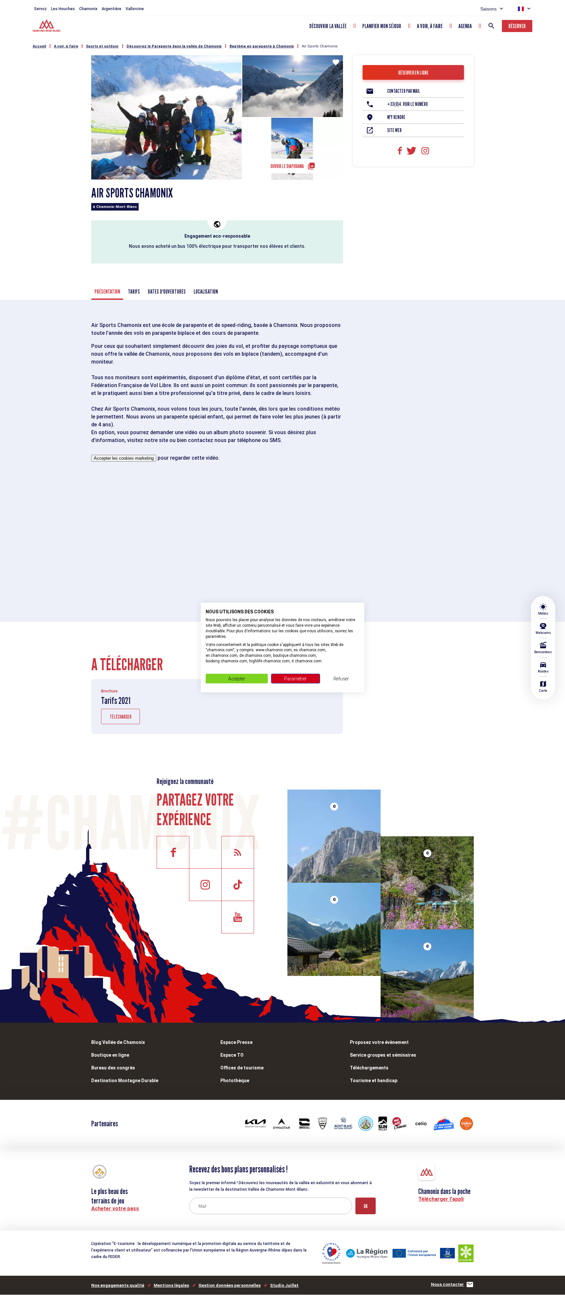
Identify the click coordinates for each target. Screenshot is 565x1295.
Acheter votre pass (115, 1208)
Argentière (111, 9)
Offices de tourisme (242, 1067)
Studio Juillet (284, 1285)
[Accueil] (47, 26)
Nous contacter (447, 1284)
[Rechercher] (491, 26)
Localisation (206, 291)
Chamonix (88, 9)
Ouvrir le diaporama (287, 166)
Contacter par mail (403, 91)
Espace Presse (236, 1042)
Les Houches (63, 9)
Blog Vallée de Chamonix (118, 1042)
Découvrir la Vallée (328, 26)
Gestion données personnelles (229, 1285)
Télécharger (120, 717)
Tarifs (134, 291)
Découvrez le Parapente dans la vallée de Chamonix (174, 46)
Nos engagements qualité (117, 1285)
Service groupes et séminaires (383, 1055)
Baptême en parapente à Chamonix (262, 46)
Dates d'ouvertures (167, 291)
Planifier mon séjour (381, 26)
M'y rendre (396, 117)
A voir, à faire (430, 26)
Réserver (517, 26)
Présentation (107, 291)
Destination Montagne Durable (124, 1080)
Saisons (488, 8)
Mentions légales (171, 1285)
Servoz (40, 9)
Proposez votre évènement (379, 1042)
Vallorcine (135, 9)
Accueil (39, 46)
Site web (394, 130)
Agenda (465, 26)
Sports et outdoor (102, 46)
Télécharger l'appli (441, 1199)
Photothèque (234, 1080)
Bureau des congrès (113, 1067)
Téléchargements (369, 1067)
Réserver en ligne (413, 73)
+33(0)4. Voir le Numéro (407, 104)
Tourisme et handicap (373, 1080)
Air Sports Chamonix (319, 46)
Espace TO (232, 1055)
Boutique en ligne (110, 1055)
